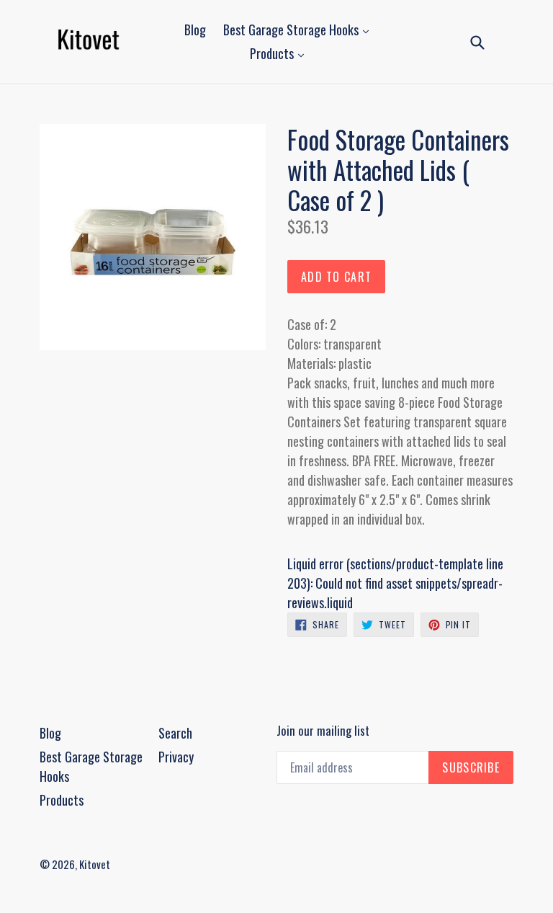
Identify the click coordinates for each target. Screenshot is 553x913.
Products (273, 53)
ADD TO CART (336, 276)
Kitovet (94, 864)
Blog (195, 29)
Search (175, 732)
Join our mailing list (322, 730)
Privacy (176, 756)
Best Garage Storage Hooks (292, 29)
